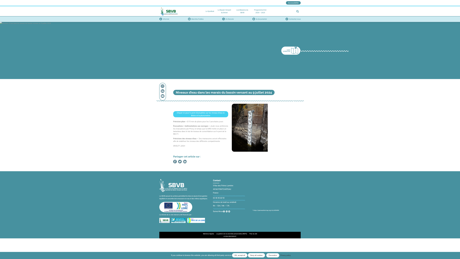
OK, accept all (239, 255)
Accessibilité (293, 3)
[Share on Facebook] (175, 161)
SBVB (160, 25)
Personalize (273, 255)
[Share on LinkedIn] (185, 161)
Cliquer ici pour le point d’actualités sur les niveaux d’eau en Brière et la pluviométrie (201, 114)
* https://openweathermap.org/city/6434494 (266, 210)
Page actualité (166, 25)
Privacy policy (285, 255)
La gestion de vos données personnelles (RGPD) (231, 234)
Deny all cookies (256, 255)
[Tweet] (180, 161)
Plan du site (253, 234)
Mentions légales (208, 234)
